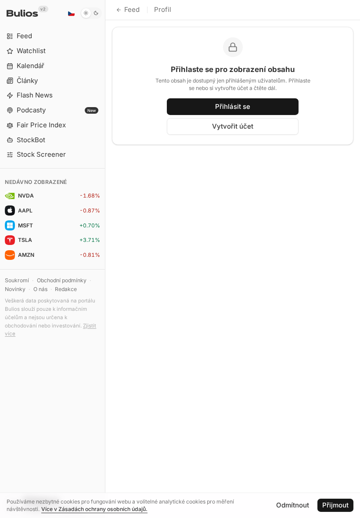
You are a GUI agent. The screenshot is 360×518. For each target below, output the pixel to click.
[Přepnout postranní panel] (105, 259)
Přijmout (335, 505)
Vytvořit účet (232, 126)
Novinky (15, 289)
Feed (132, 9)
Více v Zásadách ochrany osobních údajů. (94, 509)
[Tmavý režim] (91, 13)
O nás (40, 289)
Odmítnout (292, 505)
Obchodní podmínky (61, 280)
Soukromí (17, 280)
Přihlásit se (232, 106)
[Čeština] (71, 13)
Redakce (66, 289)
